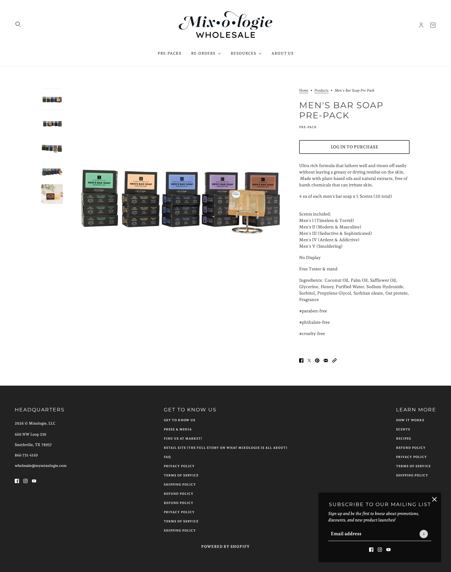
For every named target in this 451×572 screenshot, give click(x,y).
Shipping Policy (180, 484)
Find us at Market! (183, 438)
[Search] (18, 24)
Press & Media (178, 429)
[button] (334, 360)
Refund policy (179, 503)
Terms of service (181, 521)
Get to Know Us (179, 420)
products (321, 91)
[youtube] (388, 549)
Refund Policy (179, 493)
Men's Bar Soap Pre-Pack (341, 110)
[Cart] (433, 25)
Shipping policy (180, 530)
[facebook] (371, 549)
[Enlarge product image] (181, 197)
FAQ (167, 457)
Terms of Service (181, 475)
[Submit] (423, 534)
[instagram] (379, 549)
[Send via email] (325, 360)
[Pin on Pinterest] (317, 360)
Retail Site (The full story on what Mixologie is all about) (225, 447)
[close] (434, 499)
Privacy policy (179, 512)
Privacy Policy (179, 466)
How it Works (410, 420)
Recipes (403, 438)
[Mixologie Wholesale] (225, 25)
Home (303, 91)
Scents (403, 429)
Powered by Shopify (225, 546)
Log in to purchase (354, 146)
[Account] (421, 25)
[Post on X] (309, 360)
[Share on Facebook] (301, 360)
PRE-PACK (308, 127)
